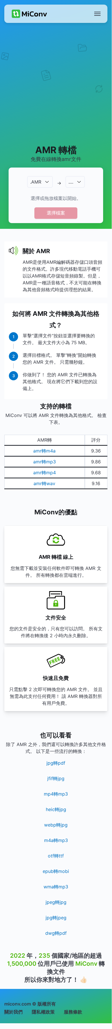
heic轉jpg (56, 809)
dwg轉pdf (56, 933)
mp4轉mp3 (56, 794)
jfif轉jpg (55, 778)
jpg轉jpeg (56, 917)
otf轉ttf (56, 856)
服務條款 (73, 1012)
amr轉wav (44, 483)
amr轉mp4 (44, 472)
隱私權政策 (43, 1012)
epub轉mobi (56, 871)
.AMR (35, 182)
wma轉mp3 (56, 887)
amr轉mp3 (44, 462)
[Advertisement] (56, 83)
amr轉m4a (44, 451)
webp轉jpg (56, 825)
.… (70, 182)
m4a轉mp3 (56, 840)
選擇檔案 (56, 213)
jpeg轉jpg (56, 902)
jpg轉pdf (55, 763)
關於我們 (13, 1012)
